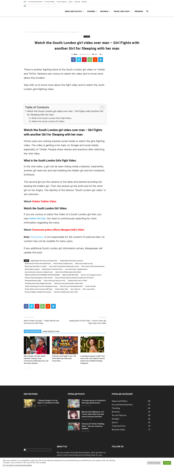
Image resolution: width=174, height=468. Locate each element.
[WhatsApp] (89, 59)
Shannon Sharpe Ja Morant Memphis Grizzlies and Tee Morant (74, 278)
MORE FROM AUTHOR (51, 331)
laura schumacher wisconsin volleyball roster (39, 272)
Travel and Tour (121, 11)
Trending (138, 11)
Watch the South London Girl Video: (48, 121)
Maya (75, 54)
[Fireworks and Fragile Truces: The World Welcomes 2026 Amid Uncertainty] (65, 345)
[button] (147, 11)
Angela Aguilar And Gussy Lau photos (71, 260)
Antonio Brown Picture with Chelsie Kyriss (38, 263)
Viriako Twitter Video (44, 201)
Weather (84, 1)
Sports (71, 1)
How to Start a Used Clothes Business (92, 266)
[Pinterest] (84, 59)
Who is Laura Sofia (88, 289)
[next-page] (29, 367)
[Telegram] (100, 59)
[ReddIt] (95, 59)
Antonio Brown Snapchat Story (63, 263)
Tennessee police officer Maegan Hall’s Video (58, 229)
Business (104, 11)
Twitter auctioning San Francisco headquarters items (41, 286)
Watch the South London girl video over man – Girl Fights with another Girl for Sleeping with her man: (65, 113)
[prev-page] (25, 367)
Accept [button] (167, 463)
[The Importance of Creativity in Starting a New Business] (74, 403)
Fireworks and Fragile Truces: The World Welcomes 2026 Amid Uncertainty (64, 358)
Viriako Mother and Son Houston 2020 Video (38, 289)
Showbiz (91, 11)
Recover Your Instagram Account (91, 275)
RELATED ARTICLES (32, 331)
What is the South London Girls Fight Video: (52, 118)
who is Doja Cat (75, 289)
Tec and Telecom (62, 1)
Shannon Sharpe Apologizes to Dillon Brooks (39, 278)
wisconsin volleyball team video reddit (66, 292)
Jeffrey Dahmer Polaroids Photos (52, 269)
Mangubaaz (37, 237)
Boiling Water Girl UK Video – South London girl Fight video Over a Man (87, 322)
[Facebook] (73, 59)
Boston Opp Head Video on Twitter (36, 266)
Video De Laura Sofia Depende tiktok (71, 286)
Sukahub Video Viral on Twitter (77, 280)
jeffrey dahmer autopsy (32, 269)
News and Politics (73, 11)
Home (26, 32)
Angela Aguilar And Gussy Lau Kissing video (44, 260)
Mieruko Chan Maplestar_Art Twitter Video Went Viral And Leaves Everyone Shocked (93, 414)
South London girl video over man (54, 280)
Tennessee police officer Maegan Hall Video (38, 283)
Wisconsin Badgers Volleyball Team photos (38, 292)
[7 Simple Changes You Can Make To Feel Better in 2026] (30, 403)
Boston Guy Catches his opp (84, 263)
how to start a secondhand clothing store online (64, 266)
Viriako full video (90, 286)
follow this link (37, 218)
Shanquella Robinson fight (33, 280)
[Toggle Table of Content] (101, 107)
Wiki (25, 1)
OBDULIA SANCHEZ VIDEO (70, 275)
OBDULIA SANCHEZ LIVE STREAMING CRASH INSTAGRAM (42, 275)
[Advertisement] (87, 24)
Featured (77, 1)
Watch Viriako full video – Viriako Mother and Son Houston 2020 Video (41, 322)
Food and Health (49, 1)
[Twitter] (78, 59)
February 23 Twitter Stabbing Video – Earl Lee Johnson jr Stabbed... (93, 426)
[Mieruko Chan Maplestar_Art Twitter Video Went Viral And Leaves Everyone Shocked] (74, 415)
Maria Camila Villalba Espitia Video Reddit (68, 272)
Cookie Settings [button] (154, 463)
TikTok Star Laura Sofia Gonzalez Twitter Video (68, 283)
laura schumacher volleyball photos (76, 269)
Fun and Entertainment (35, 1)
